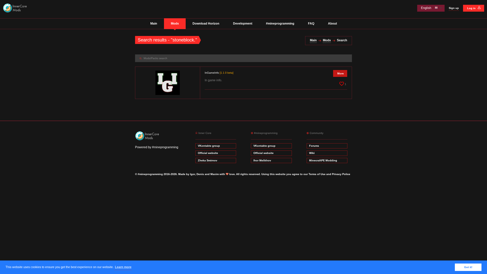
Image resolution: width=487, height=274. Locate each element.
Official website (208, 153)
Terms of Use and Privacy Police (329, 174)
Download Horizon (206, 23)
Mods (175, 23)
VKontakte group (209, 145)
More (340, 73)
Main (153, 23)
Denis (200, 174)
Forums (314, 145)
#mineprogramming (280, 23)
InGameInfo (219, 72)
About (332, 23)
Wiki (312, 153)
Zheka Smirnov (207, 160)
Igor (192, 174)
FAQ (311, 23)
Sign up (454, 8)
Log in (471, 8)
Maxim (214, 174)
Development (242, 23)
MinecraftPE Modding (323, 160)
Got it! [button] (468, 267)
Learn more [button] (123, 267)
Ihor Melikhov (262, 160)
